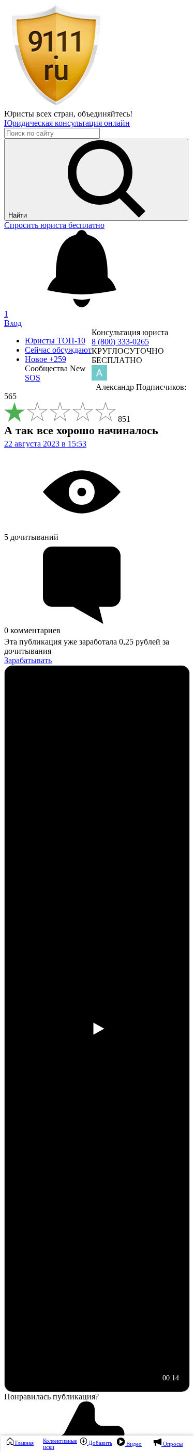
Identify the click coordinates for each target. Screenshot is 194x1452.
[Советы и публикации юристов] (56, 104)
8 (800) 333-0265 (120, 341)
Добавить (99, 1443)
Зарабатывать (28, 660)
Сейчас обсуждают (58, 349)
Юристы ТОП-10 (55, 340)
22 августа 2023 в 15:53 (45, 443)
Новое (45, 359)
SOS (32, 377)
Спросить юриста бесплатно (54, 225)
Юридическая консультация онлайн (67, 123)
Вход (13, 323)
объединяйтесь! (105, 113)
